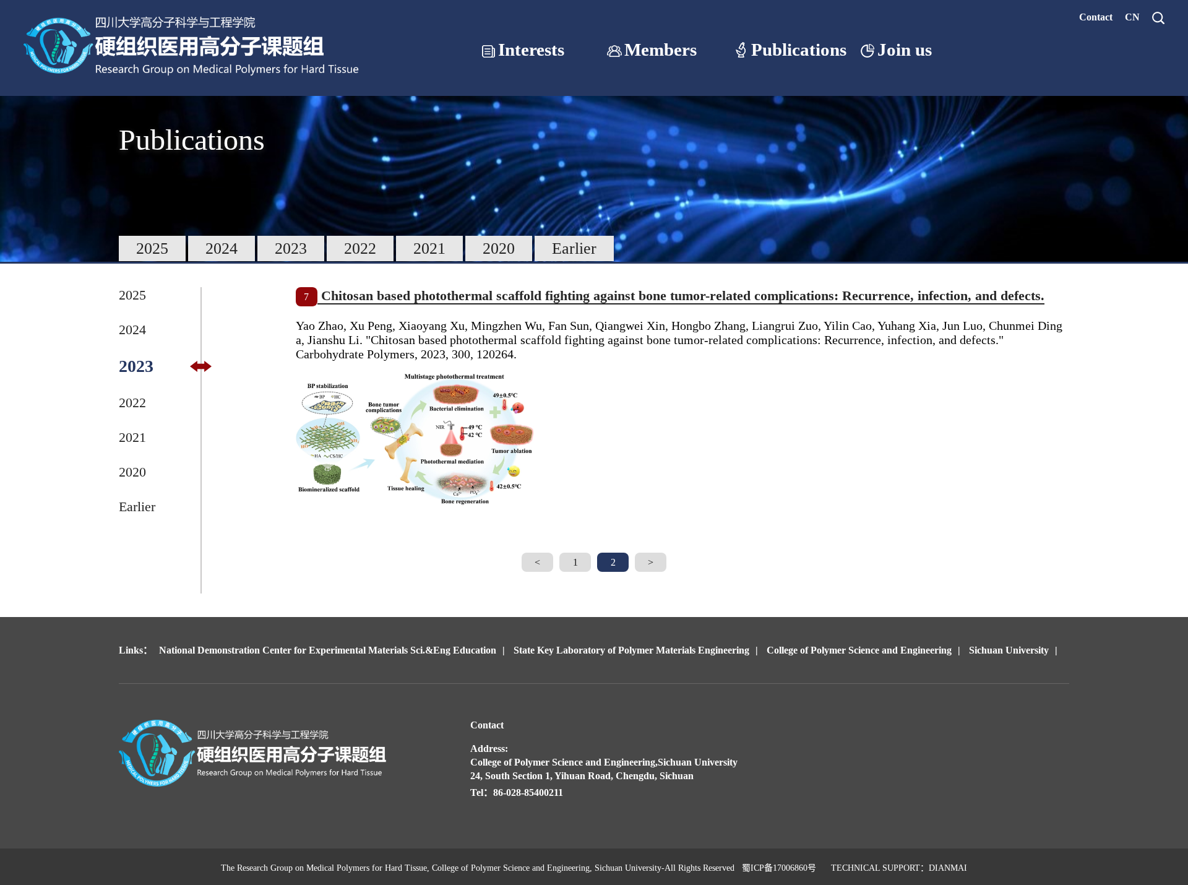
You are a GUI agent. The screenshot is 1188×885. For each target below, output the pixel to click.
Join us (904, 49)
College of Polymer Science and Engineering (859, 650)
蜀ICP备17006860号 (779, 868)
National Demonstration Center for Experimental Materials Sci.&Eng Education (327, 650)
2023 (291, 248)
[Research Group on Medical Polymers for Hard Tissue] (195, 78)
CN (1132, 17)
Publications (798, 49)
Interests (531, 49)
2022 (360, 248)
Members (660, 49)
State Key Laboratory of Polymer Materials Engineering (631, 650)
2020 (499, 248)
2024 (221, 248)
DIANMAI (948, 868)
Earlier (574, 248)
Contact (1096, 17)
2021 (429, 248)
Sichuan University (1009, 650)
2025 (152, 248)
